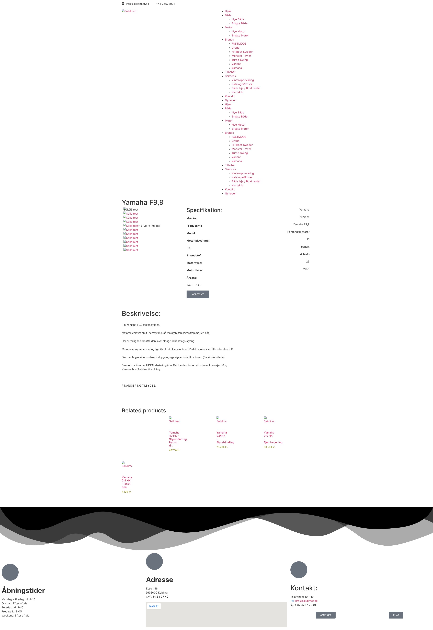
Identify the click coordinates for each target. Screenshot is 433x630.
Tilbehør (230, 72)
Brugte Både (239, 23)
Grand (236, 47)
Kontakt (230, 96)
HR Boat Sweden (242, 51)
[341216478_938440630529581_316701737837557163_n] (130, 250)
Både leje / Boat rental (246, 88)
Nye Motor (238, 31)
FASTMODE (239, 43)
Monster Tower (241, 55)
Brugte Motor (240, 35)
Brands (229, 39)
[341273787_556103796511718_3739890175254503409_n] (130, 217)
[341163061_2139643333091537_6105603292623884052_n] (130, 233)
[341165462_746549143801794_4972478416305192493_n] (130, 229)
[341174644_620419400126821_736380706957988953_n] (130, 225)
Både (228, 15)
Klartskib (237, 92)
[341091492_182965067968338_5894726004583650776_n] (130, 221)
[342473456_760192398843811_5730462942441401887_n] (130, 213)
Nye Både (238, 19)
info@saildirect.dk (306, 600)
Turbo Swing (240, 59)
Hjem (228, 11)
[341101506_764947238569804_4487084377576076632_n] (130, 238)
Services (230, 76)
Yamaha (237, 68)
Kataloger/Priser (242, 84)
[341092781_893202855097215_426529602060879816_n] (130, 242)
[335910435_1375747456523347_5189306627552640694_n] (130, 246)
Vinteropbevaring (243, 80)
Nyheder (230, 100)
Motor (229, 27)
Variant (236, 63)
